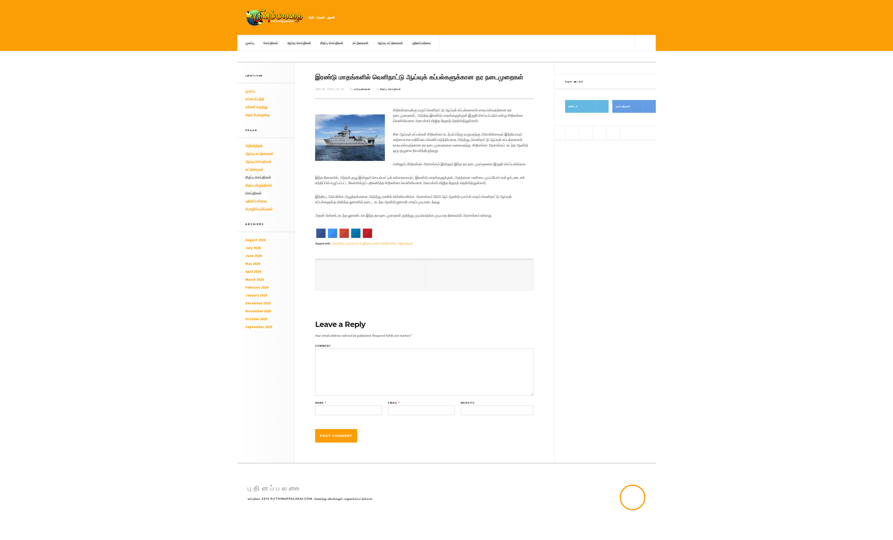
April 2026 (253, 271)
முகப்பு (250, 43)
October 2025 (256, 319)
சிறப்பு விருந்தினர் (258, 185)
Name (320, 403)
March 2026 (254, 279)
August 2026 (255, 239)
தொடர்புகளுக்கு (257, 114)
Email (394, 403)
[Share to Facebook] (321, 236)
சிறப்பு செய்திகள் (331, 43)
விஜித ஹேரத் (405, 243)
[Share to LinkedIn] (355, 236)
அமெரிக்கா (337, 243)
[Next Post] (478, 275)
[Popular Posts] (572, 133)
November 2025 (258, 311)
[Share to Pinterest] (367, 236)
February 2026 (256, 287)
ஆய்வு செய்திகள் (299, 43)
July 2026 (253, 247)
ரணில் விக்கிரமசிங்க (385, 243)
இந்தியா (367, 243)
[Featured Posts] (586, 133)
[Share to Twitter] (332, 236)
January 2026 (256, 295)
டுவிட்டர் (573, 106)
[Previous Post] (369, 275)
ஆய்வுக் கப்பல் (353, 243)
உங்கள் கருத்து (256, 106)
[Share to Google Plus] (344, 236)
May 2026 (252, 263)
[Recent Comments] (613, 133)
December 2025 (258, 303)
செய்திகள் (270, 43)
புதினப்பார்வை (421, 43)
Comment (323, 346)
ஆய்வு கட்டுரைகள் (390, 43)
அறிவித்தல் (254, 145)
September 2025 (258, 326)
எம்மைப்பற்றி (254, 99)
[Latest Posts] (599, 133)
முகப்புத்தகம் (623, 106)
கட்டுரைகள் (360, 43)
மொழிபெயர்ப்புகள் (259, 209)
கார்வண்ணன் (362, 89)
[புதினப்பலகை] (274, 17)
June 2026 (253, 255)
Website (468, 403)
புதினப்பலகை (275, 488)
